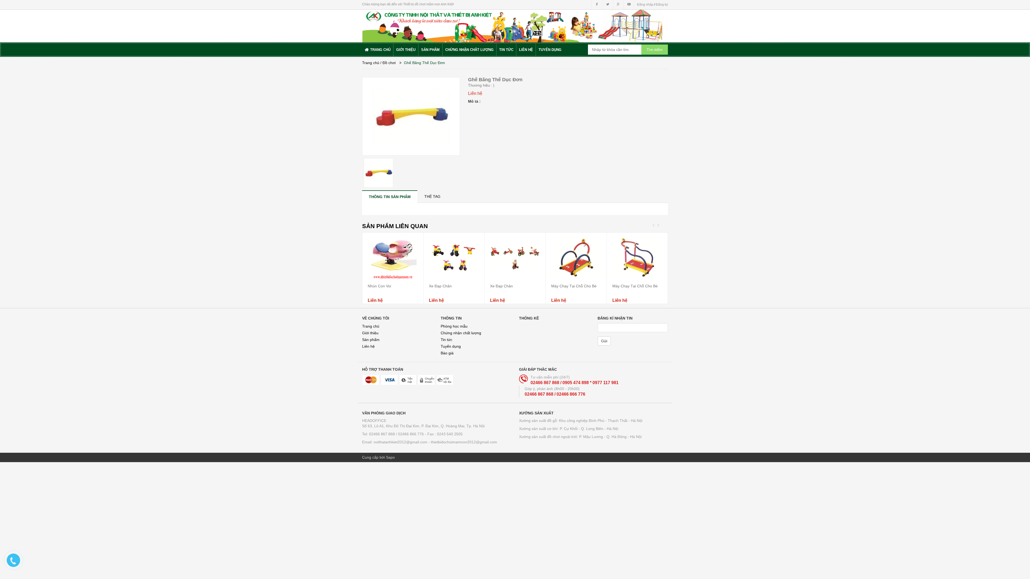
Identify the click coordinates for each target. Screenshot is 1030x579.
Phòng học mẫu (454, 326)
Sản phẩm (371, 339)
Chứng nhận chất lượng (461, 333)
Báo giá (447, 353)
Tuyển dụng (451, 346)
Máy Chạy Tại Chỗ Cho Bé (574, 286)
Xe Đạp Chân (440, 286)
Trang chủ (370, 326)
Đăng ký (662, 4)
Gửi (604, 341)
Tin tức (446, 339)
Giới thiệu (370, 333)
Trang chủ (370, 63)
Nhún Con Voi (379, 286)
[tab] (389, 196)
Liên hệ (368, 346)
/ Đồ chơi (388, 63)
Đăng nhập (645, 4)
